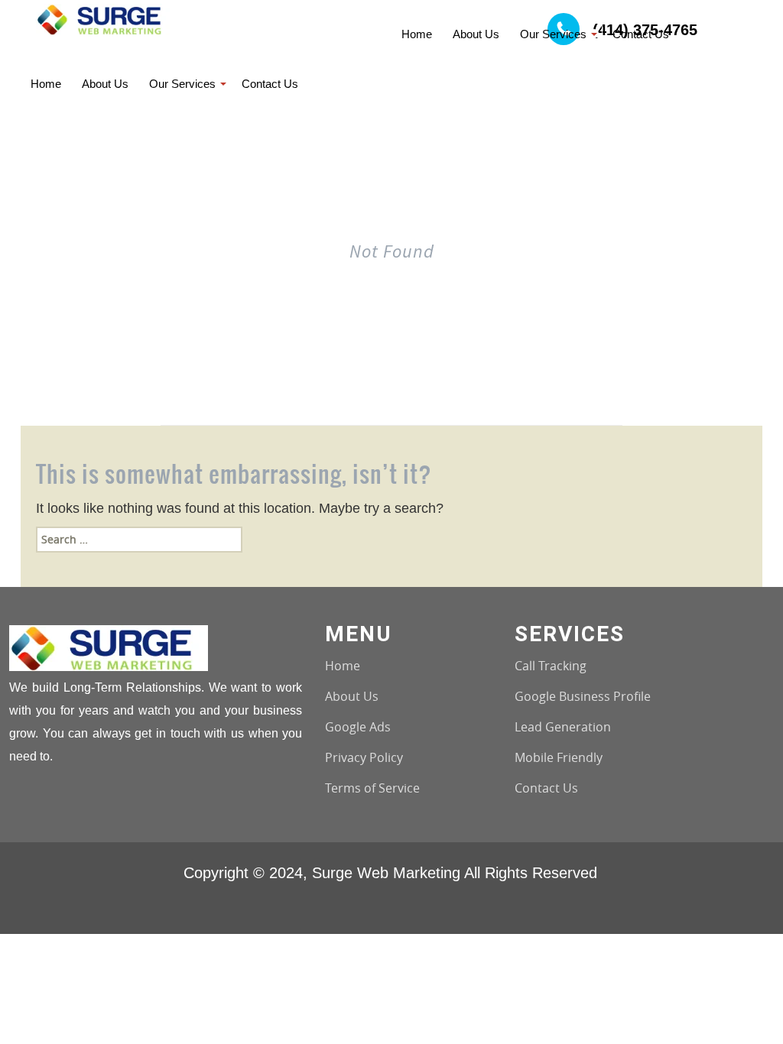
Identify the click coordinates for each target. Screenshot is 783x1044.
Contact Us (546, 788)
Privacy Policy (364, 757)
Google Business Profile (583, 696)
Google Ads (358, 726)
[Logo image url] (104, 18)
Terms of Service (372, 788)
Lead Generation (563, 726)
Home (342, 665)
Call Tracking (550, 665)
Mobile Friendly (559, 757)
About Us (352, 696)
